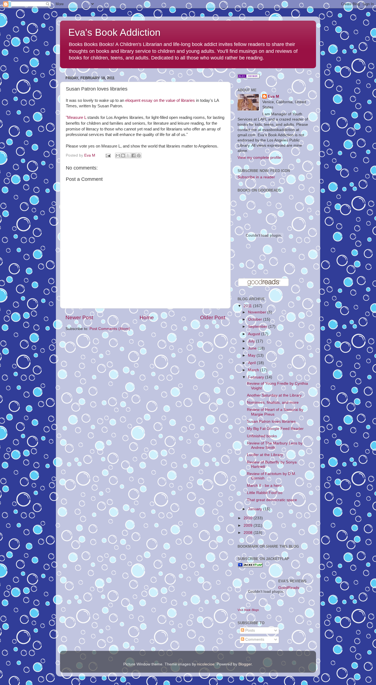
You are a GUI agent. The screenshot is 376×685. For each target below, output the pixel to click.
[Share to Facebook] (133, 155)
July (252, 341)
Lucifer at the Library (265, 455)
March (254, 370)
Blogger (245, 664)
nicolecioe (205, 664)
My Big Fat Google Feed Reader (275, 429)
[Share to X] (128, 155)
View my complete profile (259, 157)
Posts (249, 630)
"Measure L (76, 117)
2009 (249, 525)
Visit (248, 610)
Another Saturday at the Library (274, 395)
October (255, 319)
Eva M (273, 96)
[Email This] (118, 155)
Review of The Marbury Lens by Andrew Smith (275, 445)
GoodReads (288, 588)
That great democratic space (272, 500)
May (252, 355)
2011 (248, 306)
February (256, 377)
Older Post (212, 317)
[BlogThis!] (123, 155)
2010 (249, 518)
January (255, 509)
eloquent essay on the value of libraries (160, 100)
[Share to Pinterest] (138, 155)
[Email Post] (108, 155)
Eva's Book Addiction (114, 32)
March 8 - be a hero (264, 486)
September (258, 326)
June (253, 348)
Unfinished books (262, 436)
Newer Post (79, 317)
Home (147, 317)
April (252, 363)
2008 (249, 533)
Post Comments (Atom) (109, 329)
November (257, 312)
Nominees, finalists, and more (273, 402)
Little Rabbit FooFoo (264, 493)
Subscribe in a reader (256, 177)
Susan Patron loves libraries (271, 421)
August (254, 334)
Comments (254, 639)
